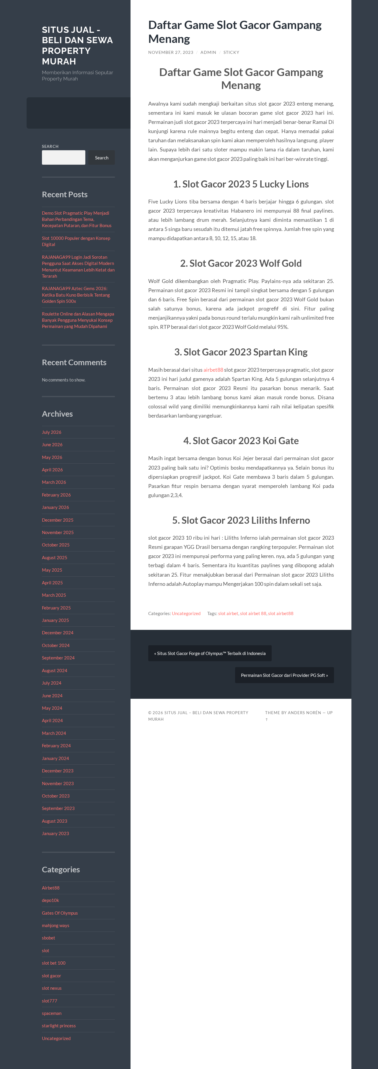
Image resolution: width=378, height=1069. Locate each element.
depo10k (50, 900)
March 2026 (54, 482)
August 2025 (54, 557)
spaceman (51, 1013)
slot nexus (52, 988)
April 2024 (52, 720)
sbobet (48, 937)
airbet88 (213, 369)
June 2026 (52, 444)
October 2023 (56, 795)
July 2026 (51, 432)
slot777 (49, 1000)
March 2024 (54, 733)
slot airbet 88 (253, 613)
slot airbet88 (281, 613)
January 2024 (55, 758)
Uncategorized (56, 1038)
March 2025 (54, 595)
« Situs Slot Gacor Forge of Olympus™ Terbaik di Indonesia (210, 653)
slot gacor (51, 975)
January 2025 (55, 620)
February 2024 (56, 745)
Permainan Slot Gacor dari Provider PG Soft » (284, 675)
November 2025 (58, 532)
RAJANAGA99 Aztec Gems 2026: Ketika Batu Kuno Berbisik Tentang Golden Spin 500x (76, 295)
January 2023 (55, 833)
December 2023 (58, 770)
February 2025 (56, 607)
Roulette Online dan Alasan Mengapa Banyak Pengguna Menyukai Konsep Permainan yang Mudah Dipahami (78, 320)
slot (45, 950)
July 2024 (51, 682)
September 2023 (58, 808)
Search (50, 146)
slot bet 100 (54, 963)
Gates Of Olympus (60, 913)
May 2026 (52, 457)
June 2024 (52, 695)
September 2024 (58, 657)
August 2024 (54, 670)
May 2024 (52, 708)
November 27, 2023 (170, 52)
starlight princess (59, 1025)
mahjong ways (55, 925)
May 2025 (52, 569)
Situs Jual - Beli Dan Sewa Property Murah (77, 46)
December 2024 (58, 632)
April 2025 (52, 582)
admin (208, 52)
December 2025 (58, 520)
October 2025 (56, 544)
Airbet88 (51, 887)
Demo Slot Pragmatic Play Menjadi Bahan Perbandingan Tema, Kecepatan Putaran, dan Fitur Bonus (77, 219)
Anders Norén (304, 712)
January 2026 (55, 507)
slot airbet (228, 613)
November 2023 (58, 783)
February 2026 (56, 494)
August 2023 (54, 821)
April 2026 (52, 469)
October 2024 (56, 645)
